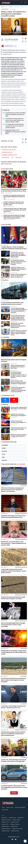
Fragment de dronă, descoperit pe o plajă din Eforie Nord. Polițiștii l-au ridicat (13, 597)
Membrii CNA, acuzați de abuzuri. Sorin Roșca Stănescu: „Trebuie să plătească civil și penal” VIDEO (13, 543)
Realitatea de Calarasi (15, 822)
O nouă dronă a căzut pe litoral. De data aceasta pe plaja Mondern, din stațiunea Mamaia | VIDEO (14, 120)
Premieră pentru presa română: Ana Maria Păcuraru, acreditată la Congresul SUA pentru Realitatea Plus (13, 733)
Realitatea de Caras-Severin (17, 828)
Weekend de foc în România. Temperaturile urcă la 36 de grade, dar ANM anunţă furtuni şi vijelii (14, 652)
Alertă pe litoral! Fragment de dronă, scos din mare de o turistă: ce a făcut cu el (18, 276)
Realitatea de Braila (5, 826)
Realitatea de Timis (5, 822)
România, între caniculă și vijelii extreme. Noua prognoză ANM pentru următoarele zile (14, 197)
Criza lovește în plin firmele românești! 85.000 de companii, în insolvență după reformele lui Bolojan (18, 389)
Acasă (3, 6)
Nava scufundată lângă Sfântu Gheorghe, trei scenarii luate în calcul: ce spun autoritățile (13, 624)
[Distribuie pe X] (25, 41)
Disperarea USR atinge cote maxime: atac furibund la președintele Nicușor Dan (13, 516)
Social (2, 192)
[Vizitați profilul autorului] (2, 39)
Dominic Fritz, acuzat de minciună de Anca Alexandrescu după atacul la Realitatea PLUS (18, 325)
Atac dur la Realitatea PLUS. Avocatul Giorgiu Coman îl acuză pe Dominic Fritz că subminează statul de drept (18, 318)
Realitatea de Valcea (15, 830)
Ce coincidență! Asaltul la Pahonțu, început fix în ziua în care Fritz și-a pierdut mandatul (15, 126)
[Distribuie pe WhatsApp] (22, 41)
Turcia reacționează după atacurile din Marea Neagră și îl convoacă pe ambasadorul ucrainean (19, 310)
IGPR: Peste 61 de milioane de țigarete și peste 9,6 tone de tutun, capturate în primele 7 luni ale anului (12, 489)
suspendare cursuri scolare (9, 149)
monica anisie (5, 157)
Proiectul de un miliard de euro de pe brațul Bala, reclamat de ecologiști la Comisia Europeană (13, 680)
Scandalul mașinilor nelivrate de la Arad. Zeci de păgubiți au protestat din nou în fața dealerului (14, 787)
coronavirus (18, 157)
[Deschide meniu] (25, 2)
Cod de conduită (5, 809)
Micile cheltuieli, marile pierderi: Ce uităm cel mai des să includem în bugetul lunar (18, 382)
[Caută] (21, 2)
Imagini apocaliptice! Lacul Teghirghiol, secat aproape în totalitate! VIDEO (15, 131)
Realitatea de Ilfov (5, 824)
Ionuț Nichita (24, 703)
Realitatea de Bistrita (16, 819)
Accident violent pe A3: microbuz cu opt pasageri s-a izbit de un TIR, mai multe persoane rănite (14, 203)
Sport (5, 212)
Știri (6, 6)
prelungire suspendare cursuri (9, 155)
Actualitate (11, 6)
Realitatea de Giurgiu (6, 830)
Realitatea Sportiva (12, 817)
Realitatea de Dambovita (15, 824)
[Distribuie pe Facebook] (25, 38)
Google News (8, 163)
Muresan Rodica (13, 39)
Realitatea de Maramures (21, 513)
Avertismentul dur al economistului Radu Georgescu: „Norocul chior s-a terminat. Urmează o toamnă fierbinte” (18, 374)
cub (12, 157)
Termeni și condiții (9, 807)
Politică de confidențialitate (20, 807)
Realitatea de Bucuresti (6, 828)
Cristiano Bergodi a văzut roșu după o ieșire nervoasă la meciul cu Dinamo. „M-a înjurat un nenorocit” (15, 210)
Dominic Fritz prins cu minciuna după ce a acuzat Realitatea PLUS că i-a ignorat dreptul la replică (19, 333)
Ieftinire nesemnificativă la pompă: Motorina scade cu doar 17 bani (18, 367)
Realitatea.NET (4, 817)
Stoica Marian (23, 485)
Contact (3, 807)
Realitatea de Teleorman (6, 819)
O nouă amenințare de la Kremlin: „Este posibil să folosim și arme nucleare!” (12, 303)
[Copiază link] (22, 38)
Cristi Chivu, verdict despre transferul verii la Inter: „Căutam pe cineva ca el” (13, 706)
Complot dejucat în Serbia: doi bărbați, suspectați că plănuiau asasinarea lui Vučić (15, 114)
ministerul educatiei (7, 152)
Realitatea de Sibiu (14, 826)
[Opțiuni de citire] (25, 841)
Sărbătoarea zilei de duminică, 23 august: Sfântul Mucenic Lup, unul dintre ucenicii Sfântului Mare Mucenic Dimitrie (14, 217)
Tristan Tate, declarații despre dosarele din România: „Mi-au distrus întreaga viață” (13, 760)
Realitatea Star (20, 817)
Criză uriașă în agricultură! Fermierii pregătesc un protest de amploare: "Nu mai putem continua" (13, 571)
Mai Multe (14, 793)
